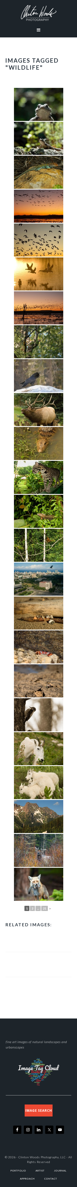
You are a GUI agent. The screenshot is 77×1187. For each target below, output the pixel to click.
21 (44, 908)
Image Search (38, 1110)
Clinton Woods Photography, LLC (42, 1157)
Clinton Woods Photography (38, 13)
